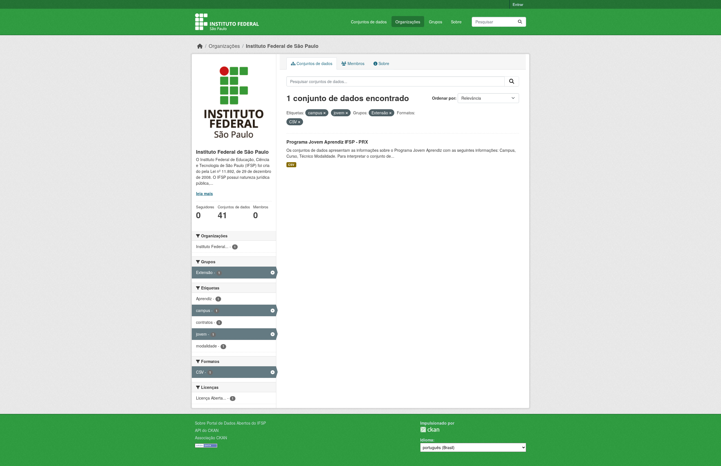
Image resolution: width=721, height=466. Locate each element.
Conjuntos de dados (369, 21)
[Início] (200, 45)
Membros (355, 63)
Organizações (407, 21)
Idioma (426, 440)
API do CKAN (207, 430)
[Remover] (324, 113)
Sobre (456, 21)
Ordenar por (443, 98)
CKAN (429, 429)
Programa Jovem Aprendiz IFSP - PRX (327, 142)
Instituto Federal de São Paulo (282, 45)
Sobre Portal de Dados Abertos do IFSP (230, 423)
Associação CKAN (211, 437)
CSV (291, 164)
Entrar (518, 4)
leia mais (204, 193)
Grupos (435, 21)
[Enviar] (520, 22)
